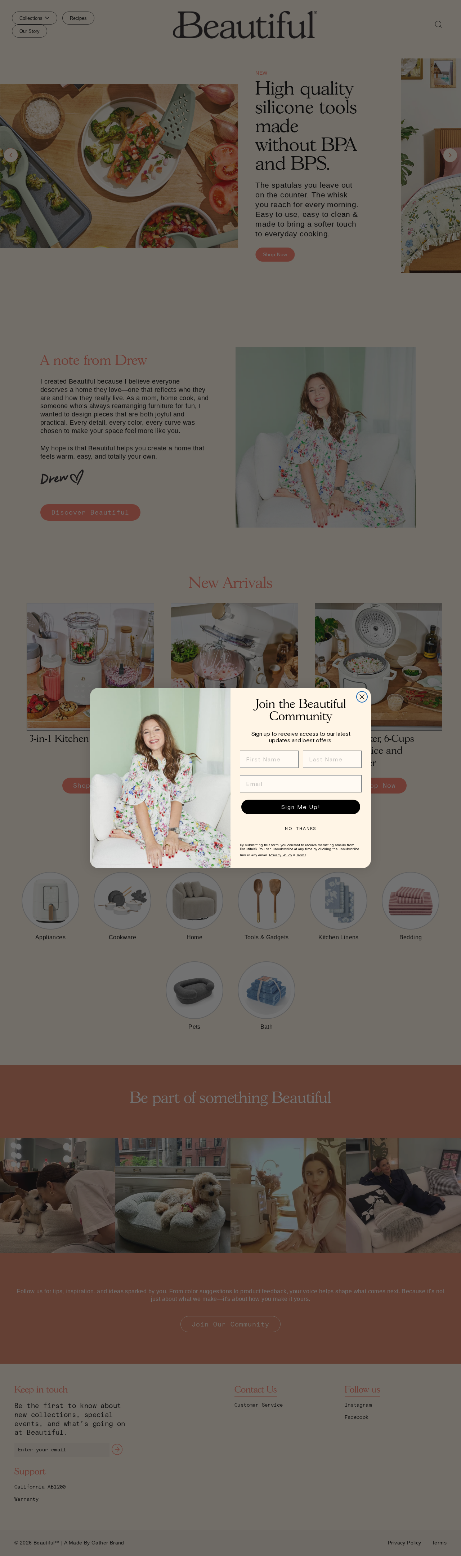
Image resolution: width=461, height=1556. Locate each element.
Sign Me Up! (301, 807)
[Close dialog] (362, 696)
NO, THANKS (301, 828)
